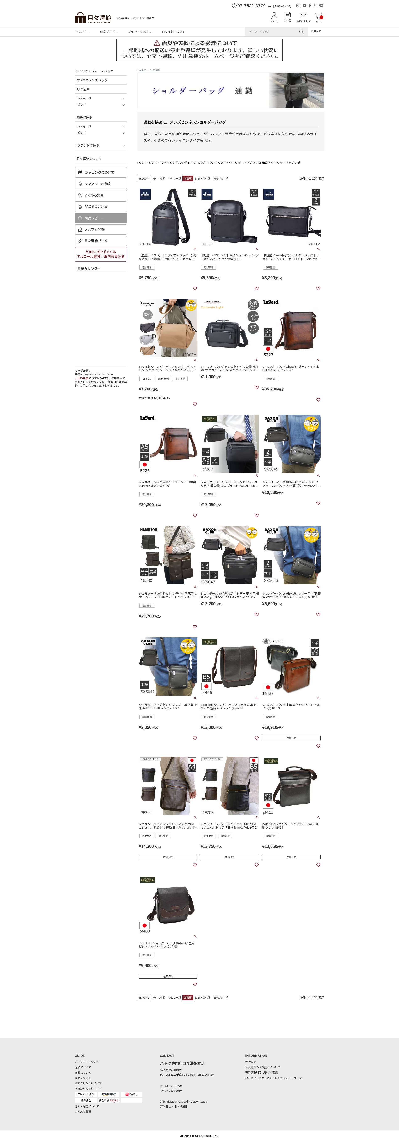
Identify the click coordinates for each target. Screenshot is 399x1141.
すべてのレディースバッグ (95, 71)
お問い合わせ (303, 21)
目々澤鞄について (173, 31)
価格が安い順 (202, 178)
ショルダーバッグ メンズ (209, 163)
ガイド (287, 21)
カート (319, 19)
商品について (83, 1078)
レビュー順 (174, 178)
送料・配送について (87, 1106)
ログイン (274, 21)
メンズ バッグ (157, 163)
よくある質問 (83, 1112)
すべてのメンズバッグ (92, 80)
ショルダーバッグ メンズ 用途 (248, 163)
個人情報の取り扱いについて (262, 1067)
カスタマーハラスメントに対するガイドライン (273, 1078)
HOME (141, 163)
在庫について (83, 1072)
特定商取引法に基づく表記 (261, 1072)
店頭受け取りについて (88, 1083)
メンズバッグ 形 (179, 163)
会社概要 (250, 1062)
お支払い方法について (88, 1088)
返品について (83, 1067)
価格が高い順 (220, 178)
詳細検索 (316, 31)
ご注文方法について (87, 1062)
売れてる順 (159, 178)
